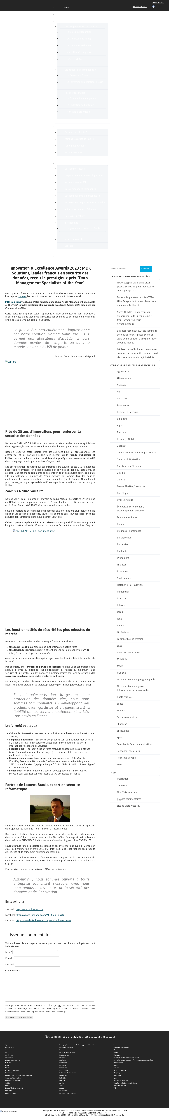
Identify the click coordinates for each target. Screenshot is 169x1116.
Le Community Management (82, 98)
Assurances (123, 405)
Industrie (121, 598)
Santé (120, 703)
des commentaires (129, 799)
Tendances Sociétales (121, 1080)
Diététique (122, 493)
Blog (64, 256)
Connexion (122, 785)
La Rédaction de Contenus (80, 105)
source (22, 296)
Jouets (120, 625)
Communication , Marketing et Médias (18, 1075)
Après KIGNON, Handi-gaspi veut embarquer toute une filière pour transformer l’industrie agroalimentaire (134, 318)
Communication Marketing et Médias (136, 452)
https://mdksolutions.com (29, 909)
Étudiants (122, 551)
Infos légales (71, 222)
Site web (9, 964)
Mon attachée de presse (79, 52)
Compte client (158, 2)
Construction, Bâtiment (129, 466)
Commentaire (12, 970)
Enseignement (124, 537)
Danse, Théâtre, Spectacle (131, 486)
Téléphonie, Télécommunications (134, 744)
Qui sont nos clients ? (75, 132)
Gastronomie (124, 578)
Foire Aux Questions (74, 216)
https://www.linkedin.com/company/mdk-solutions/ (43, 920)
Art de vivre (123, 398)
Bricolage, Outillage (127, 439)
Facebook (153, 6)
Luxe (119, 645)
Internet (121, 605)
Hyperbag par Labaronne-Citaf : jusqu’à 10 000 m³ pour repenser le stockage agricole (135, 286)
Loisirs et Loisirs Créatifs (67, 1093)
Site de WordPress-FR (128, 805)
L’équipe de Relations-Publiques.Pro (83, 175)
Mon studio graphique (78, 111)
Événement (123, 557)
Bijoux (120, 425)
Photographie (124, 697)
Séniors (121, 710)
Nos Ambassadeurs (74, 152)
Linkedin (150, 6)
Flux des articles (128, 792)
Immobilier (123, 591)
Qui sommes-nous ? (74, 168)
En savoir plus (69, 163)
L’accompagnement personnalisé (82, 195)
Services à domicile (127, 717)
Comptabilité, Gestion (128, 459)
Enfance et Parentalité (129, 530)
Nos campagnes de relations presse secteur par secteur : (80, 1036)
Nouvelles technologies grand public (136, 679)
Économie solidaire (127, 517)
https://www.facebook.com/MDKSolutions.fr (40, 915)
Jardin (120, 612)
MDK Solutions (13, 302)
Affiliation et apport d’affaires (80, 209)
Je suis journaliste (73, 239)
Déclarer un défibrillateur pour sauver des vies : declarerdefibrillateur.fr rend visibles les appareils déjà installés (137, 353)
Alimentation (124, 378)
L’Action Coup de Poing (79, 38)
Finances (121, 564)
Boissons (121, 432)
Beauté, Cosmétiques (128, 412)
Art (118, 391)
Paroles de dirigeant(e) (79, 31)
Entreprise (122, 544)
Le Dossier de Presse (77, 75)
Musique (121, 672)
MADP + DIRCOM (75, 58)
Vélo (119, 764)
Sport (120, 737)
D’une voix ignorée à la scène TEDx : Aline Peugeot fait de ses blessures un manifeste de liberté (137, 301)
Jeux (119, 618)
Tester (65, 7)
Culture (121, 479)
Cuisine (121, 472)
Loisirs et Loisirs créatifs (130, 639)
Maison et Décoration (128, 652)
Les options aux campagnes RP (80, 69)
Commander (69, 14)
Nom (8, 952)
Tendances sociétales (128, 751)
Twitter (156, 6)
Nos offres (67, 21)
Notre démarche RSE (75, 182)
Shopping (122, 724)
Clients (66, 126)
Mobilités (122, 659)
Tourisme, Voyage (126, 757)
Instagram (159, 6)
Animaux (121, 385)
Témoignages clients (75, 145)
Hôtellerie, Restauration (130, 584)
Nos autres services (74, 92)
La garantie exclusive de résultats (84, 228)
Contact (68, 245)
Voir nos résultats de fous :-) (79, 138)
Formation (122, 571)
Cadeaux (121, 445)
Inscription (122, 778)
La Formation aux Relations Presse (85, 82)
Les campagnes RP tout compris (81, 26)
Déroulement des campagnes (80, 189)
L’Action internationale (79, 45)
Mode (120, 666)
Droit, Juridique (125, 499)
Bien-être (122, 418)
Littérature (123, 632)
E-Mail (9, 958)
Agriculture (123, 371)
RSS (162, 6)
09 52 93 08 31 (140, 6)
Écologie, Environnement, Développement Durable (130, 508)
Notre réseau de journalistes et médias (85, 202)
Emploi (121, 524)
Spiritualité (123, 730)
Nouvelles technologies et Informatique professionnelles (133, 688)
